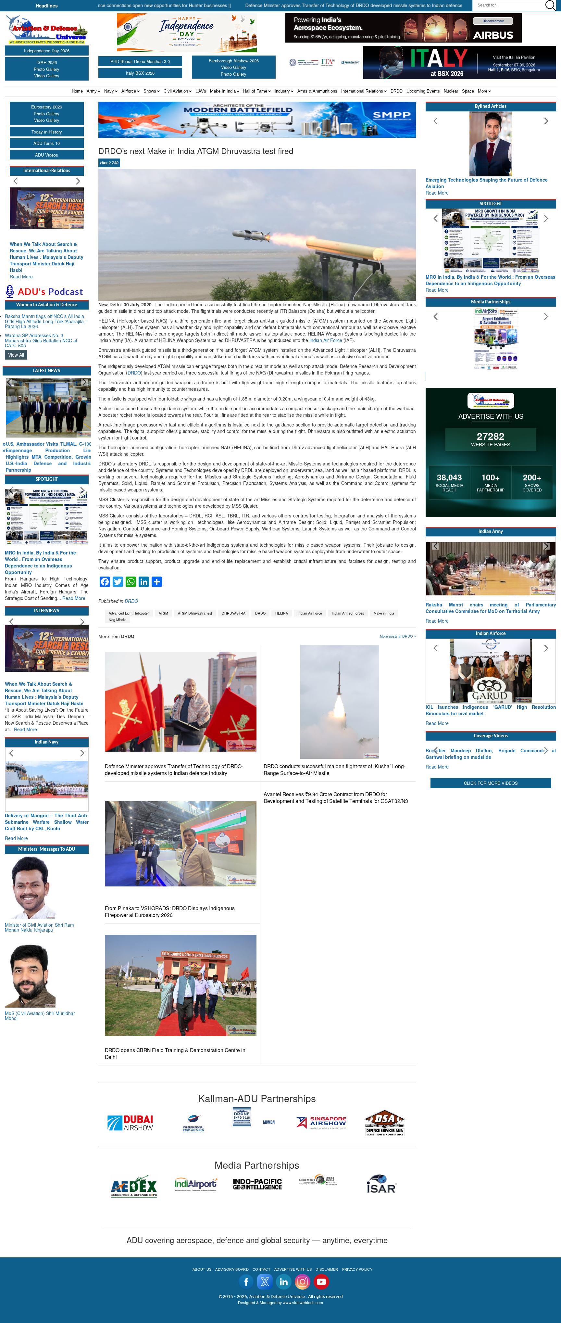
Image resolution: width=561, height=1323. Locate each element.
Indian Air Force (325, 340)
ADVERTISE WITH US (293, 1269)
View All (16, 354)
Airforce (128, 91)
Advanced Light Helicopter (129, 613)
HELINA (281, 613)
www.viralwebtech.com (303, 1302)
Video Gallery (46, 75)
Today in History (46, 132)
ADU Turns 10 (46, 143)
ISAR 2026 (46, 62)
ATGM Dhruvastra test (195, 613)
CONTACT (261, 1269)
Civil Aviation (176, 91)
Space (468, 91)
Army (92, 91)
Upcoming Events (423, 91)
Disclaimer (327, 1269)
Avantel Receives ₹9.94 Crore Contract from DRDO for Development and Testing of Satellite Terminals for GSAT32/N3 (336, 797)
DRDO (397, 91)
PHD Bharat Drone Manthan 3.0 (140, 61)
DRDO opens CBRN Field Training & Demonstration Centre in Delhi (175, 1053)
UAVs (200, 91)
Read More (21, 276)
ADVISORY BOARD (231, 1269)
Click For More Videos (491, 831)
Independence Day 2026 (46, 50)
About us (202, 1269)
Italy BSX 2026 (140, 73)
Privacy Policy (357, 1269)
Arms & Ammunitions (317, 91)
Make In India (223, 91)
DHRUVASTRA (233, 613)
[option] (150, 1117)
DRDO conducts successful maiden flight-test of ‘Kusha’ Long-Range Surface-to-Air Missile (334, 769)
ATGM (163, 613)
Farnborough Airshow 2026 (234, 60)
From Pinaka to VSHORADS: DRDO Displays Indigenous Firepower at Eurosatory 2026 (170, 911)
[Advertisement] (491, 882)
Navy (109, 91)
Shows (149, 91)
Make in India (384, 613)
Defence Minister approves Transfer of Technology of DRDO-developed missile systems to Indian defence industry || (320, 5)
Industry (282, 91)
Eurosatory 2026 (46, 107)
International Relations (362, 91)
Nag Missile (117, 619)
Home (77, 91)
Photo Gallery (46, 69)
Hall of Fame (255, 91)
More (482, 91)
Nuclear (451, 91)
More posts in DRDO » (398, 636)
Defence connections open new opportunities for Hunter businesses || (115, 5)
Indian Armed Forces (348, 613)
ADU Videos (46, 155)
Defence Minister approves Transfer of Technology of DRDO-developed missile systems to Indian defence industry (174, 769)
